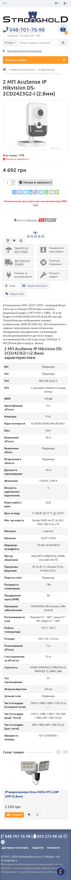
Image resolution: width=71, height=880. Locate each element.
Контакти (53, 847)
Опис (12, 285)
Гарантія (37, 847)
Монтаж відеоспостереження (24, 51)
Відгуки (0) (17, 293)
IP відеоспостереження (22, 69)
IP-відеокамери (46, 69)
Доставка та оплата (15, 847)
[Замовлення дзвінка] (61, 871)
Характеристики (37, 285)
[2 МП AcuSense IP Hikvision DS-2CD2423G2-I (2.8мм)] (35, 125)
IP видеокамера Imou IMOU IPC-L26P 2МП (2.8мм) (32, 794)
